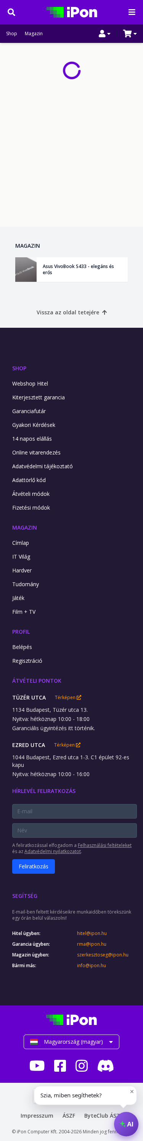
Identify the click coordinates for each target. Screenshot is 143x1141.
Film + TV (23, 611)
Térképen (66, 698)
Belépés (22, 647)
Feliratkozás (33, 866)
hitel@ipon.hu (92, 933)
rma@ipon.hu (91, 944)
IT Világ (21, 556)
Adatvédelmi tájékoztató (42, 466)
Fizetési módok (31, 507)
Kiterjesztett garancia (38, 397)
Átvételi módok (31, 493)
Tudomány (25, 584)
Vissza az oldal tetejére (68, 312)
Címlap (20, 542)
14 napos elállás (32, 438)
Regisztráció (27, 660)
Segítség (24, 895)
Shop (11, 34)
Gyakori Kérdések (33, 424)
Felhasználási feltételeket (105, 845)
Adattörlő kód (29, 480)
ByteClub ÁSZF (103, 1115)
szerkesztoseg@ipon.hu (103, 955)
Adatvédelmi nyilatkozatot (52, 851)
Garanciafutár (29, 411)
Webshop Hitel (30, 383)
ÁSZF (69, 1115)
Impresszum (37, 1115)
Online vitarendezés (36, 452)
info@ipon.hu (91, 966)
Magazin (34, 34)
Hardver (22, 570)
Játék (18, 598)
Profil (21, 631)
